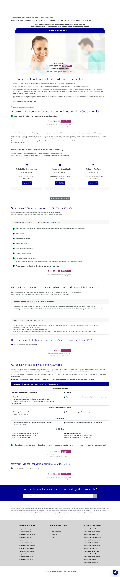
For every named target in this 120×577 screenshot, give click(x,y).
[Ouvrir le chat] (115, 572)
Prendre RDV (27, 183)
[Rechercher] (95, 496)
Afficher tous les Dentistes (60, 198)
